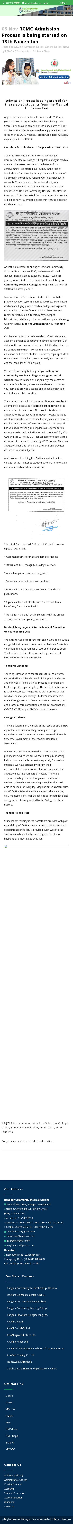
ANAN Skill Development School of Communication (35, 1348)
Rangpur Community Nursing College (27, 1308)
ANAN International (17, 1341)
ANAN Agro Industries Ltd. (21, 1335)
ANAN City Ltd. (15, 1321)
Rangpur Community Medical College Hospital (32, 1288)
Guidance (9, 1502)
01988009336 (39, 1222)
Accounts (9, 1488)
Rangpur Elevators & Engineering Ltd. (27, 1314)
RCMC (8, 51)
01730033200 (55, 1222)
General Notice (53, 46)
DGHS (9, 1402)
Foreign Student (13, 1484)
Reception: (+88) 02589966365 (23, 1254)
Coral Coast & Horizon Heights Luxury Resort (32, 1368)
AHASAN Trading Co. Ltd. (20, 1355)
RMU (8, 1422)
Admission (17, 1123)
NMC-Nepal (12, 1436)
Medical (19, 1127)
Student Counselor (14, 1493)
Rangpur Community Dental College (26, 1301)
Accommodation (13, 1497)
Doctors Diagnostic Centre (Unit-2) (26, 1294)
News (66, 46)
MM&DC (10, 1449)
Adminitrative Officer (15, 1479)
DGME (9, 1395)
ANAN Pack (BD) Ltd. (18, 1328)
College (63, 1123)
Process (49, 1127)
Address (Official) (13, 1475)
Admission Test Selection (41, 1123)
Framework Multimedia (19, 1361)
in (12, 1127)
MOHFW (10, 1409)
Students (7, 1132)
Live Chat (9, 1506)
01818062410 (23, 1222)
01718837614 (25, 1218)
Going (5, 1127)
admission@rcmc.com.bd (36, 3)
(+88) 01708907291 (15, 1213)
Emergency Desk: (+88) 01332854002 (24, 1259)
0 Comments (22, 51)
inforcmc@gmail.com (18, 1240)
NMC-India (11, 1429)
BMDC (9, 1415)
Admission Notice (34, 46)
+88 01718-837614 (12, 3)
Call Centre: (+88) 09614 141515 (21, 1263)
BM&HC (10, 1442)
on (41, 1127)
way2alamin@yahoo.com (20, 1245)
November (31, 1127)
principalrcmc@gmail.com (20, 1231)
